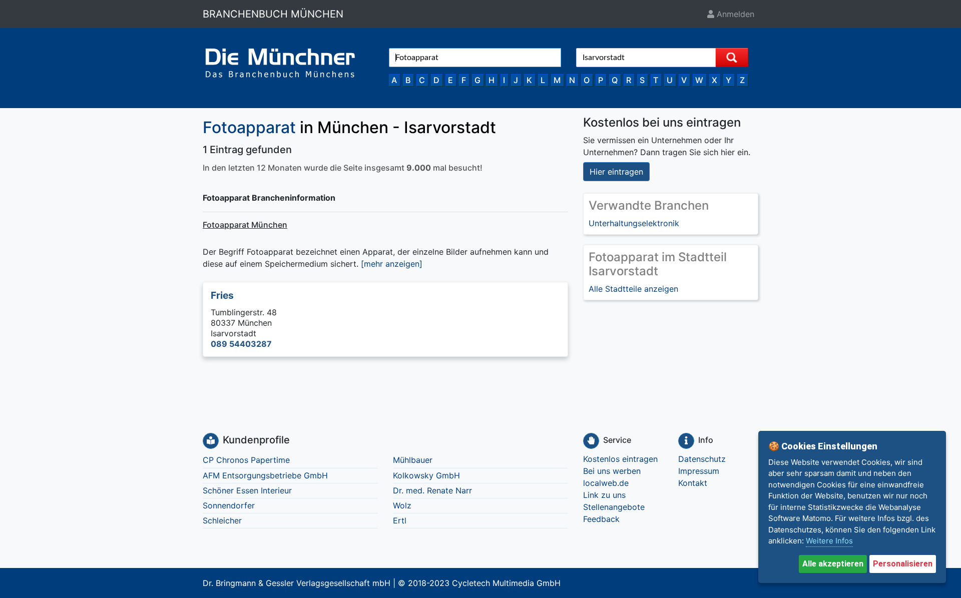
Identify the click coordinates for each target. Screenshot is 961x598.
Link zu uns (604, 495)
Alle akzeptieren (832, 563)
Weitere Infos (829, 540)
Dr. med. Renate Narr (432, 490)
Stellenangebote (614, 507)
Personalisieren (902, 563)
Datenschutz (702, 459)
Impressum (698, 471)
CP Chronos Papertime (246, 460)
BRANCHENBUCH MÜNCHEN (273, 14)
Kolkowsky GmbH (426, 475)
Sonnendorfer (229, 505)
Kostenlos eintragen (620, 459)
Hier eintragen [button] (616, 172)
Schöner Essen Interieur (247, 490)
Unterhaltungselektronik (634, 223)
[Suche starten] (731, 57)
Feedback (601, 519)
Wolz (402, 505)
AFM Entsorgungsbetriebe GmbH (265, 475)
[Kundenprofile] (211, 441)
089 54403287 (241, 344)
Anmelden (734, 14)
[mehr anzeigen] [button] (391, 264)
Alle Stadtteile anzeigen (633, 289)
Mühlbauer (412, 460)
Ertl (399, 520)
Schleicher (222, 520)
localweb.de (606, 483)
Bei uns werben (612, 471)
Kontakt (692, 483)
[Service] (591, 441)
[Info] (686, 441)
